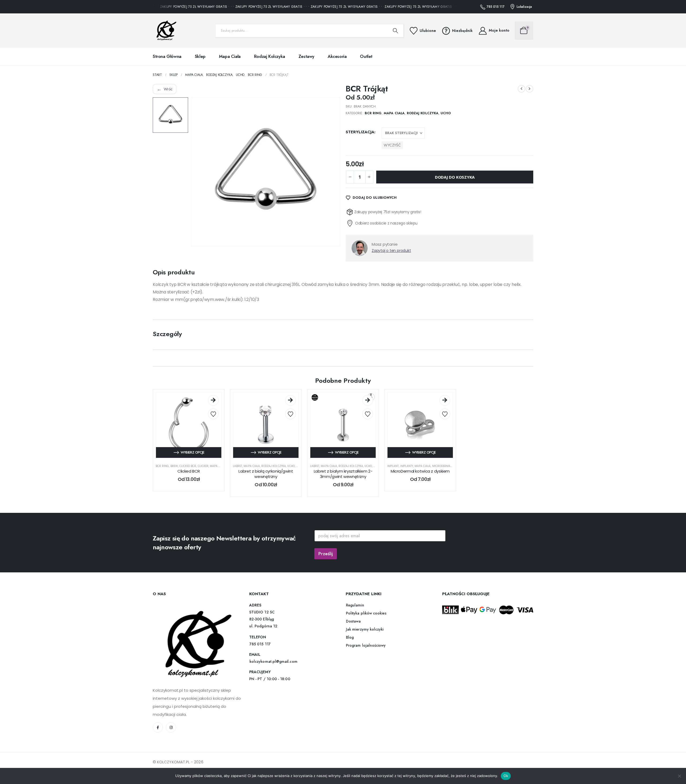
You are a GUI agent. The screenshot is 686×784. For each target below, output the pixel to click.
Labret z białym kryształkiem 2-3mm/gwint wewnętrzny (343, 473)
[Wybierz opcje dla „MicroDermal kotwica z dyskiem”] (444, 400)
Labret (237, 466)
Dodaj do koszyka (455, 177)
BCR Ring (373, 113)
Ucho (446, 113)
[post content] (188, 425)
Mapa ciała (230, 56)
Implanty (406, 466)
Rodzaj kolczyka (269, 56)
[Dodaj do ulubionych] (213, 414)
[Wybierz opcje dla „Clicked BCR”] (213, 400)
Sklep (200, 56)
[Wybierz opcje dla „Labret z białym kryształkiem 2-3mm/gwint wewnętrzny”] (367, 400)
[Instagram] (171, 727)
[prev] (521, 89)
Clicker (203, 466)
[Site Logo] (165, 31)
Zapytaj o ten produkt (391, 250)
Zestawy (306, 56)
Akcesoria (337, 56)
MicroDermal (442, 466)
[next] (529, 89)
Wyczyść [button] (392, 145)
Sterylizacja (360, 132)
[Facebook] (158, 727)
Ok (506, 776)
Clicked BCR (187, 466)
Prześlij (325, 553)
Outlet (366, 56)
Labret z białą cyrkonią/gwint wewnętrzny (265, 473)
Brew (174, 466)
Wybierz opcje (192, 452)
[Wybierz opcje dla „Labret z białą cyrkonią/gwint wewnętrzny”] (290, 400)
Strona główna (167, 56)
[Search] (395, 30)
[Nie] (679, 776)
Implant (393, 466)
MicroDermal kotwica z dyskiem (420, 471)
